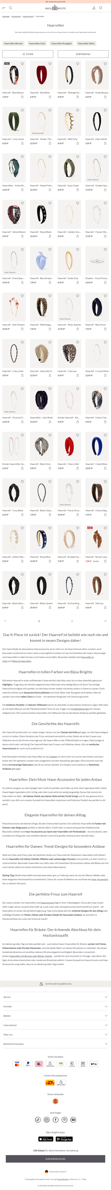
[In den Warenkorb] (22, 96)
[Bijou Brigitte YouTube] (73, 1120)
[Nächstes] (105, 621)
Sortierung (83, 54)
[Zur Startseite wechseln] (55, 7)
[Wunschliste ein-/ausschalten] (22, 63)
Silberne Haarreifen (21, 661)
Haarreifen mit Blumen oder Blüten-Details (31, 956)
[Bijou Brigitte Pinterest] (64, 1120)
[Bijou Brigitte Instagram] (47, 1120)
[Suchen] (10, 7)
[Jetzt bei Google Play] (64, 1138)
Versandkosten (63, 1179)
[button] (93, 7)
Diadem (53, 756)
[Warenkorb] (107, 7)
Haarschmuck (47, 902)
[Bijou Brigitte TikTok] (38, 1120)
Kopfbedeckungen (80, 708)
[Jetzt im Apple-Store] (45, 1138)
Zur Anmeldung (55, 1158)
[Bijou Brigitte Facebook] (55, 1120)
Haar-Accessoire (99, 879)
